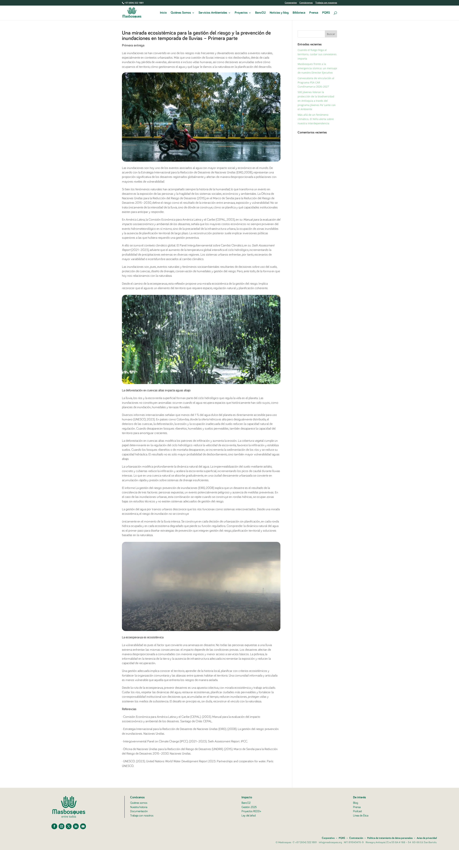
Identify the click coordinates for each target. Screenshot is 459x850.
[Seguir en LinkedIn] (76, 826)
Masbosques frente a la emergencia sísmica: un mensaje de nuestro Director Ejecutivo (317, 68)
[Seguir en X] (69, 826)
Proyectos (241, 12)
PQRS (326, 12)
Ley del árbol (249, 815)
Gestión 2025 (249, 807)
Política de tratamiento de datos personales (390, 838)
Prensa (313, 12)
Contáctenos (306, 3)
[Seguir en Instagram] (61, 826)
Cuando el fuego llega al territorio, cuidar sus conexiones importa (317, 54)
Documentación (139, 811)
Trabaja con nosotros (326, 3)
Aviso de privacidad (427, 838)
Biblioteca (299, 12)
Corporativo (291, 3)
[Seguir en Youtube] (83, 826)
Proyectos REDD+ (251, 811)
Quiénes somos (138, 802)
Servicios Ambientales (212, 12)
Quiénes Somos (181, 12)
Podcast (357, 811)
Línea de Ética (360, 815)
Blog (355, 802)
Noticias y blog (279, 12)
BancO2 (260, 12)
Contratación (356, 838)
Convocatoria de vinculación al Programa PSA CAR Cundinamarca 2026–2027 (316, 82)
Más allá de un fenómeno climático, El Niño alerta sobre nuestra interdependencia (316, 119)
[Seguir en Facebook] (54, 826)
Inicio (163, 12)
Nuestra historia (138, 807)
